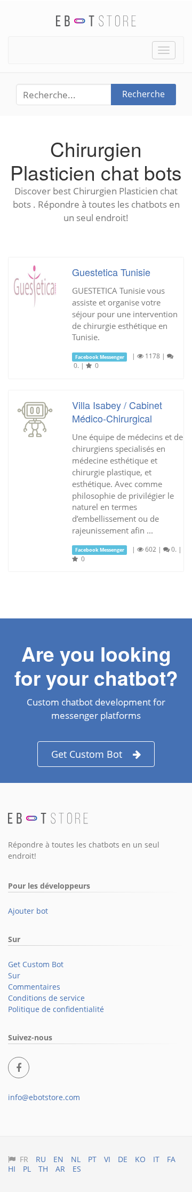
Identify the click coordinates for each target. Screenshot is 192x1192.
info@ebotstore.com (44, 1097)
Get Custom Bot (86, 754)
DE (122, 1159)
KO (140, 1159)
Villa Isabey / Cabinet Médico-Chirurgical (117, 411)
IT (156, 1159)
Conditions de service (46, 998)
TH (43, 1169)
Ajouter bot (28, 911)
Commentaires (34, 987)
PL (27, 1169)
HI (11, 1169)
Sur (14, 975)
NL (76, 1159)
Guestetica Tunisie (111, 272)
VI (107, 1159)
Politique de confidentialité (56, 1009)
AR (60, 1169)
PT (92, 1159)
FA (171, 1159)
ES (77, 1169)
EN (58, 1159)
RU (41, 1159)
